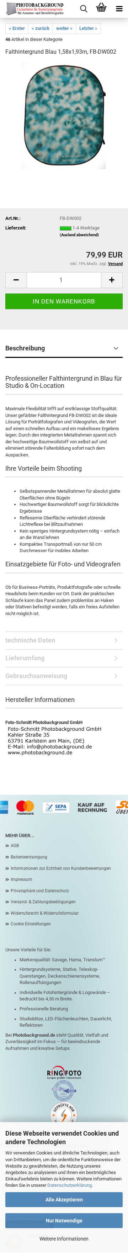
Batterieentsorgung (29, 857)
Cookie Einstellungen (31, 923)
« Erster (17, 28)
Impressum (21, 879)
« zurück (40, 28)
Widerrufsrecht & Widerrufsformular (45, 913)
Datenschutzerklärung (69, 1185)
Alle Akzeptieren (64, 1199)
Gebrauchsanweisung (36, 676)
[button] (16, 280)
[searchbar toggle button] (83, 9)
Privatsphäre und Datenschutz (40, 890)
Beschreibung (25, 348)
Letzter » (88, 28)
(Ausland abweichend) (79, 235)
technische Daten (30, 640)
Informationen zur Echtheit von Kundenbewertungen (61, 868)
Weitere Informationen (64, 1239)
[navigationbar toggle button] (119, 9)
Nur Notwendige (64, 1220)
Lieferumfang (24, 658)
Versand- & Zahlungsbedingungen (43, 901)
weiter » (64, 28)
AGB (15, 845)
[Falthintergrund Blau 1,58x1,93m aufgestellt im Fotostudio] (64, 115)
